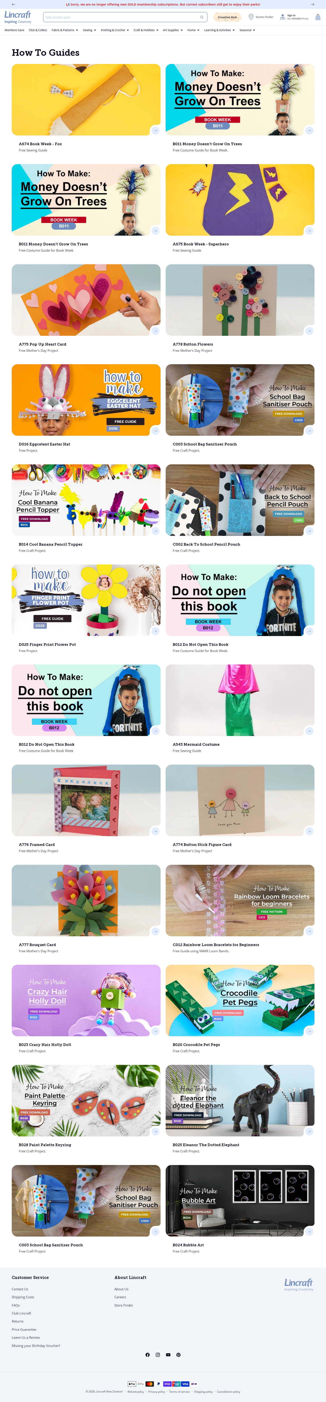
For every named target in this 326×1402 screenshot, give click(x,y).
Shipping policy (203, 1391)
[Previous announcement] (13, 4)
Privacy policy (156, 1391)
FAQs (16, 1305)
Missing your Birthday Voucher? (36, 1345)
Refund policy (136, 1391)
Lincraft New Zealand (109, 1391)
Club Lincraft (21, 1313)
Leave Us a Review (26, 1337)
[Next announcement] (312, 4)
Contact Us (20, 1289)
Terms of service (179, 1391)
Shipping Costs (23, 1297)
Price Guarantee (24, 1329)
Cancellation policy (228, 1391)
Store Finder (123, 1305)
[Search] (202, 17)
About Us (121, 1289)
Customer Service (30, 1278)
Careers (120, 1297)
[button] (318, 17)
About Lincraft (130, 1278)
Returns (18, 1321)
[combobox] (125, 17)
